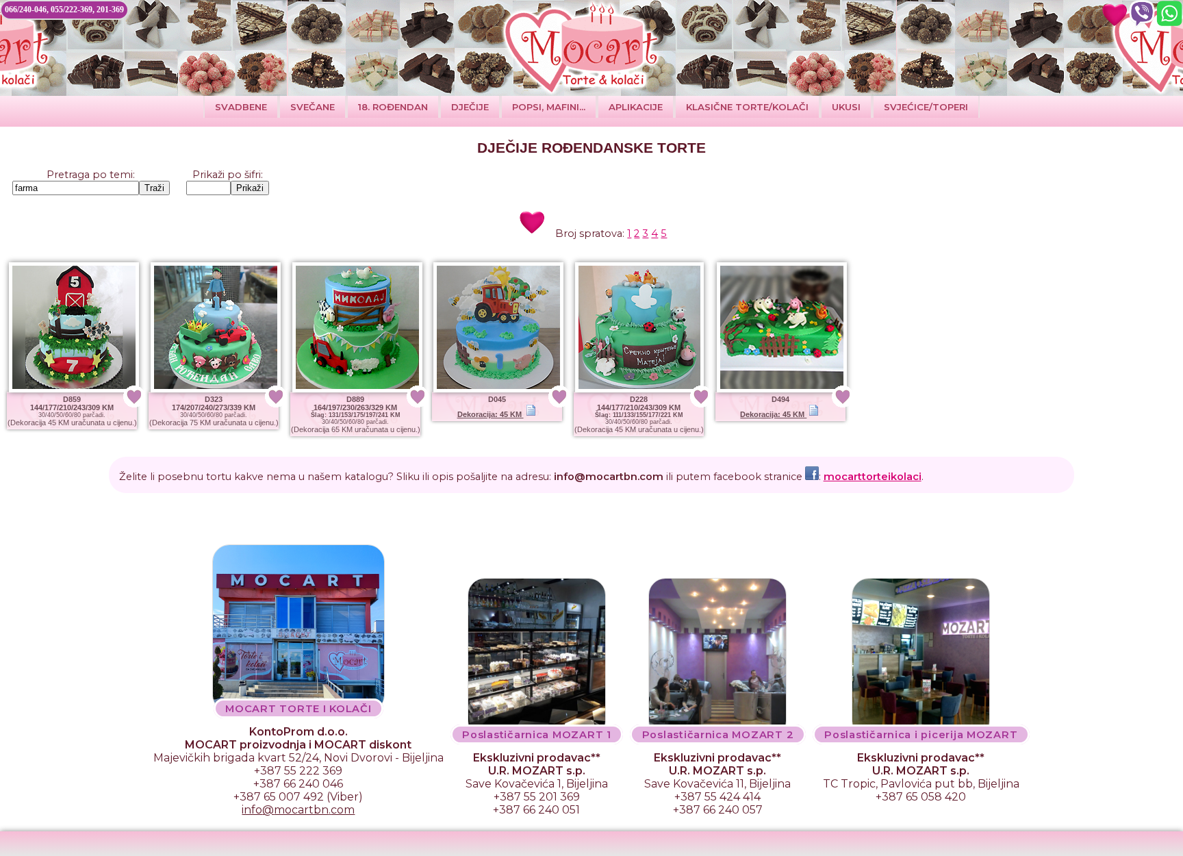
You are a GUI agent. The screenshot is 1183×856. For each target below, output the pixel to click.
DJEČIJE (470, 106)
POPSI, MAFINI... (548, 106)
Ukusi (846, 106)
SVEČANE (312, 106)
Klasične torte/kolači (747, 106)
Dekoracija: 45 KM (490, 414)
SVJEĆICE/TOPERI (926, 106)
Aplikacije (636, 106)
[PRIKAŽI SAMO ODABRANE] (1114, 13)
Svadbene (241, 106)
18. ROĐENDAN (393, 106)
